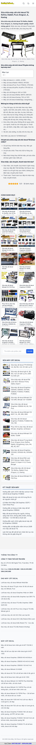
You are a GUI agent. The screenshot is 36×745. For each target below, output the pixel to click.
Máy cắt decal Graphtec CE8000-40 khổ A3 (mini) (17, 661)
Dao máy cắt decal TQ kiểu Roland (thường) (15, 627)
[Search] (23, 3)
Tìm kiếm (29, 351)
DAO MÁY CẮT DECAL (9, 578)
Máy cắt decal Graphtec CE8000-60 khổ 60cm (16, 657)
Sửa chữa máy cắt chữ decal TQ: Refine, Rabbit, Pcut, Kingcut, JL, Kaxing (20, 470)
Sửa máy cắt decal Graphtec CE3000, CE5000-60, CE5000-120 (22, 452)
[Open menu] (33, 3)
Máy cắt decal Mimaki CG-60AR (11, 669)
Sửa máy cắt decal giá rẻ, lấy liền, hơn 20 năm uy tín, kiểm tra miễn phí (21, 374)
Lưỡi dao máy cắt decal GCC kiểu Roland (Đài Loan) (18, 619)
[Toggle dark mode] (28, 3)
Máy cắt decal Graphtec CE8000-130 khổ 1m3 (16, 665)
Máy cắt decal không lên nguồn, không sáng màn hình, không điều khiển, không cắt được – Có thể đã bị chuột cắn (17, 516)
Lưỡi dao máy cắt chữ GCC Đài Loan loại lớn (15, 615)
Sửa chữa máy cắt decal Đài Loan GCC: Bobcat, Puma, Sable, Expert (20, 382)
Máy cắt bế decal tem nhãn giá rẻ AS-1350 (15, 677)
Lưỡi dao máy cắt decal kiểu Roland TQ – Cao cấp (17, 623)
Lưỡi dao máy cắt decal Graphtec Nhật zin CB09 (17, 592)
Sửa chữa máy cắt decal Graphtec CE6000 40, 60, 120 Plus (21, 406)
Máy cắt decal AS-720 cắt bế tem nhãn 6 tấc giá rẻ (18, 673)
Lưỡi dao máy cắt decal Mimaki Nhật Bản (14, 582)
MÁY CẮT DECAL (7, 641)
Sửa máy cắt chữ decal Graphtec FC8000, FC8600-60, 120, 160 (22, 421)
